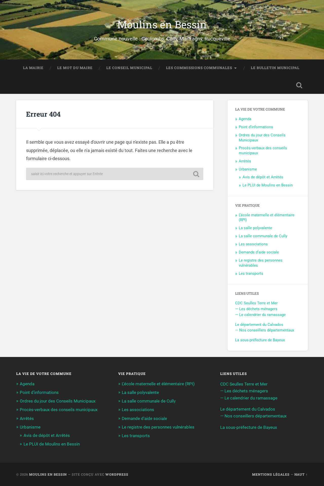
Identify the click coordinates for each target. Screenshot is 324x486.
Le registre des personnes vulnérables (158, 427)
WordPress (116, 474)
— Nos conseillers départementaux (264, 330)
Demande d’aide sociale (259, 252)
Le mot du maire (75, 68)
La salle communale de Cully (263, 236)
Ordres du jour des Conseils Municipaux (57, 401)
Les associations (253, 244)
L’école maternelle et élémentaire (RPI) (158, 383)
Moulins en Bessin (162, 24)
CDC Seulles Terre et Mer (256, 303)
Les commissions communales (199, 68)
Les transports (251, 273)
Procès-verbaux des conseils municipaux (58, 409)
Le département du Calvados (259, 324)
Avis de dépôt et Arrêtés (262, 177)
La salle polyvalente (255, 228)
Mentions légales (271, 474)
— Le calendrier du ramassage (260, 314)
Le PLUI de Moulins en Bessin (267, 185)
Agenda (245, 119)
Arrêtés (245, 161)
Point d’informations (256, 127)
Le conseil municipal (129, 68)
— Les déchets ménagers (256, 309)
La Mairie (33, 68)
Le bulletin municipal (275, 68)
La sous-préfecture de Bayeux (260, 340)
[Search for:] (114, 174)
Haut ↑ (301, 474)
